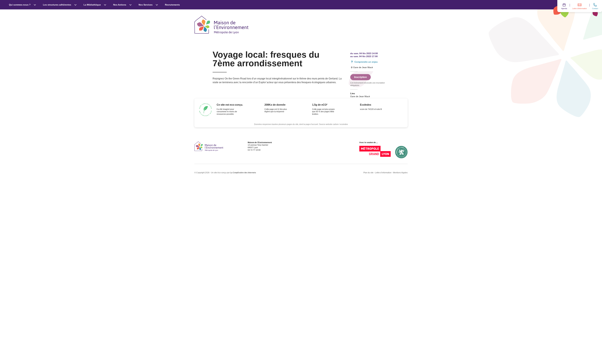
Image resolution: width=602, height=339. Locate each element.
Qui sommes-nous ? (20, 4)
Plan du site (368, 173)
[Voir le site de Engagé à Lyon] (401, 152)
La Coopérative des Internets (243, 173)
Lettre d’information (383, 173)
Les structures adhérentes (57, 4)
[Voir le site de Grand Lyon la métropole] (375, 152)
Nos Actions (119, 4)
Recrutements (172, 4)
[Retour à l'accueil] (208, 146)
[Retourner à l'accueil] (221, 25)
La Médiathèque (92, 4)
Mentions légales (400, 173)
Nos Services (146, 4)
